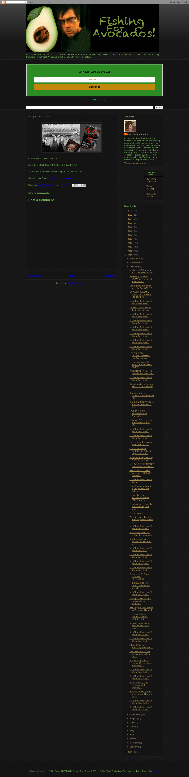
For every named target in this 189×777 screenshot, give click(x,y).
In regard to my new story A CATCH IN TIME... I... (141, 458)
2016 (130, 251)
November (135, 262)
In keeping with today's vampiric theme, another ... (140, 601)
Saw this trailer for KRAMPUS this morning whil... (141, 395)
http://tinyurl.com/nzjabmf (61, 178)
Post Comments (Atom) (77, 283)
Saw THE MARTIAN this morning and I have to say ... (140, 694)
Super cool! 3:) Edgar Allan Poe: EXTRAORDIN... (139, 576)
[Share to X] (79, 185)
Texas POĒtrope (151, 187)
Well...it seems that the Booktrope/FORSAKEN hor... (141, 519)
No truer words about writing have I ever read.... (139, 625)
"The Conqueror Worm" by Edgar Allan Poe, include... (140, 488)
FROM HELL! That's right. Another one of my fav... (141, 372)
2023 (130, 223)
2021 (130, 231)
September (135, 714)
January (134, 747)
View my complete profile (136, 163)
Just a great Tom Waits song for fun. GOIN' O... (141, 286)
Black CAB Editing (151, 194)
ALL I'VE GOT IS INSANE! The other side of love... (141, 465)
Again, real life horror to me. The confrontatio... (141, 271)
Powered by (87, 100)
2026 (130, 211)
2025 (130, 215)
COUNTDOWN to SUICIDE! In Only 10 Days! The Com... (140, 451)
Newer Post (34, 275)
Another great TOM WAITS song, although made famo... (141, 279)
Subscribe (94, 87)
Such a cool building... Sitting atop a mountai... (141, 533)
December (135, 258)
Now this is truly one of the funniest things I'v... (141, 308)
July (132, 722)
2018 (130, 243)
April (132, 734)
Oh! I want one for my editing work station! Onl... (139, 654)
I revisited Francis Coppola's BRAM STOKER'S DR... (138, 616)
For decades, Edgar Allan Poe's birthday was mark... (141, 506)
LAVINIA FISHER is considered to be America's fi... (138, 413)
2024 (130, 219)
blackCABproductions (138, 134)
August (133, 718)
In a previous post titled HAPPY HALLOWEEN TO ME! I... (140, 364)
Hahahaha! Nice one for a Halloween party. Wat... (140, 422)
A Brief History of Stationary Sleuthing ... (141, 646)
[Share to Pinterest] (84, 185)
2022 (130, 227)
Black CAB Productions (152, 180)
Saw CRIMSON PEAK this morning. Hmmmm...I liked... (141, 404)
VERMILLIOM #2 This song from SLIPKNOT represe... (140, 473)
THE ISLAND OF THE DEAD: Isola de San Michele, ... (139, 585)
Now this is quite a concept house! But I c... (140, 541)
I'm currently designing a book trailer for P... (140, 443)
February (134, 743)
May (132, 730)
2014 (130, 752)
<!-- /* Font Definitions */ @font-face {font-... (140, 302)
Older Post (109, 275)
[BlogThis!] (76, 185)
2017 (130, 247)
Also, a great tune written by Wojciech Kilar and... (141, 608)
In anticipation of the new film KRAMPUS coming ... (141, 386)
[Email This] (73, 185)
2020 (130, 235)
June (132, 726)
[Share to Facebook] (82, 185)
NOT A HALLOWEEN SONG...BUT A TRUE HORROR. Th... (140, 294)
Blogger (156, 771)
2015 (130, 255)
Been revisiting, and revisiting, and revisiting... (138, 685)
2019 (130, 239)
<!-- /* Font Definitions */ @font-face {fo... (140, 549)
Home (72, 275)
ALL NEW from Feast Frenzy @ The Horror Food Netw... (140, 663)
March (133, 738)
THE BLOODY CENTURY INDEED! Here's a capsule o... (140, 355)
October (134, 266)
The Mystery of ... (137, 513)
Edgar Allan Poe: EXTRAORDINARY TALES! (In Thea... (139, 497)
